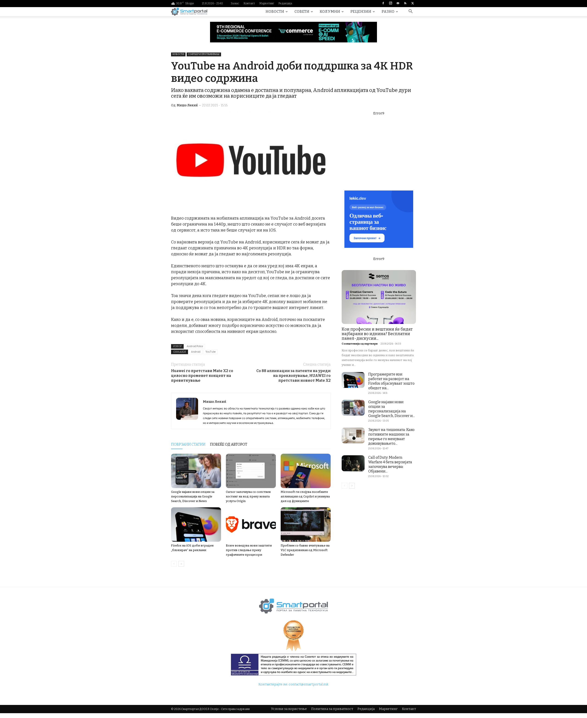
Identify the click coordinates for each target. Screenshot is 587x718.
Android (195, 351)
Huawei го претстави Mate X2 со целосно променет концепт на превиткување (202, 376)
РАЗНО (388, 11)
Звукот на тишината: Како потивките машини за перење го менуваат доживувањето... (391, 437)
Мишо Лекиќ (187, 105)
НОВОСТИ (275, 11)
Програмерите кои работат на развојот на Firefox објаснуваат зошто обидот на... (391, 381)
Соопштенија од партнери (360, 343)
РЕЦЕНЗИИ (360, 11)
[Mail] (397, 3)
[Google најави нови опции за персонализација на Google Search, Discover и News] (196, 471)
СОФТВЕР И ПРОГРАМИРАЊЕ (204, 54)
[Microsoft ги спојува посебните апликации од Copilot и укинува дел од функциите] (306, 471)
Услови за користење (289, 709)
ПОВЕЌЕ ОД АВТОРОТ (228, 444)
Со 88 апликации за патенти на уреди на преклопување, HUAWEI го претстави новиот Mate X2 (293, 376)
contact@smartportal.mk (308, 684)
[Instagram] (390, 3)
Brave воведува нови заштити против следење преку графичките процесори (249, 550)
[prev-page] (174, 564)
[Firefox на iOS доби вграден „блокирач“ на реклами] (196, 524)
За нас (235, 3)
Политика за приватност (332, 709)
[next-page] (181, 564)
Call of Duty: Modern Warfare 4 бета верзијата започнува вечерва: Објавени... (390, 464)
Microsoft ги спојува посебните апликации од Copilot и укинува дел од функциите (305, 496)
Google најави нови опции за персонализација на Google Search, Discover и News (192, 496)
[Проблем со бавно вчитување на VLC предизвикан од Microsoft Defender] (306, 524)
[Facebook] (383, 3)
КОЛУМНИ (330, 11)
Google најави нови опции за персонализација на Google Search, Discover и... (391, 409)
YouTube (210, 351)
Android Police (195, 346)
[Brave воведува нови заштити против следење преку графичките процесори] (251, 524)
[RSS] (405, 3)
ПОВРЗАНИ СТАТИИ (188, 444)
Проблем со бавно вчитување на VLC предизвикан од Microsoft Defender (305, 550)
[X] (412, 3)
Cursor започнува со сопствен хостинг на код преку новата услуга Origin (248, 496)
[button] (410, 12)
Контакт (249, 3)
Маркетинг (266, 3)
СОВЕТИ (301, 11)
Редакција (285, 3)
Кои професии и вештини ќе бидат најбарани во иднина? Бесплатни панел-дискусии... (377, 334)
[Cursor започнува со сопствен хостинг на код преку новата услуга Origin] (251, 471)
